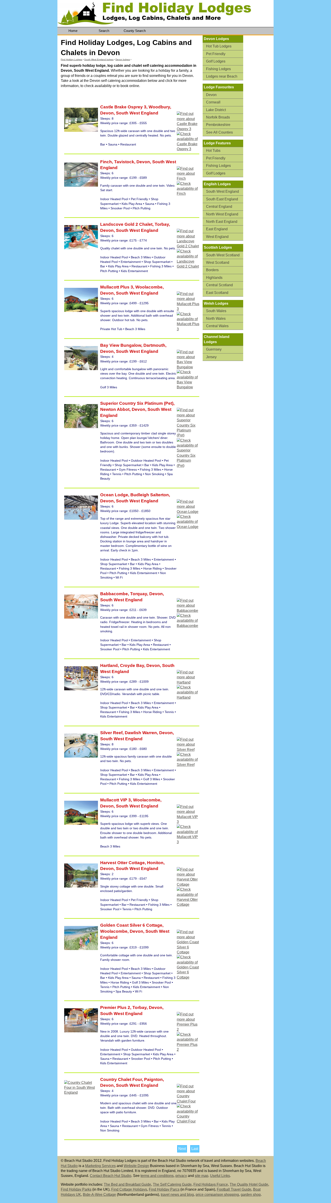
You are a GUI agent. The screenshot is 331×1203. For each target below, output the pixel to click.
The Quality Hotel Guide (249, 1184)
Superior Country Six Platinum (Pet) (136, 403)
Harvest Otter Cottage (122, 862)
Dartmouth (153, 345)
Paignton (153, 1079)
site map (201, 1176)
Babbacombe (114, 593)
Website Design (136, 1166)
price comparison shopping (217, 1194)
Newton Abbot (114, 409)
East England (217, 229)
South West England (137, 113)
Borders (212, 270)
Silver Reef (111, 732)
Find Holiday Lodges (71, 59)
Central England (219, 206)
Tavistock (123, 161)
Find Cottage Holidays (129, 1189)
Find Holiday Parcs (164, 1189)
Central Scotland (219, 285)
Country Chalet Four (121, 1079)
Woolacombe (148, 287)
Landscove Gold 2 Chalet (126, 224)
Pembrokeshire (218, 125)
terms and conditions (157, 1176)
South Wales (216, 311)
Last (194, 1149)
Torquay (138, 593)
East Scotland (217, 293)
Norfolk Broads (218, 117)
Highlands (214, 278)
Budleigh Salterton (149, 494)
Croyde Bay (131, 665)
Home (72, 31)
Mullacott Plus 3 (116, 287)
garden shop (251, 1194)
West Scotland (217, 262)
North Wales (216, 318)
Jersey (211, 357)
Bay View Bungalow (120, 345)
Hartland (109, 665)
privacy (181, 1176)
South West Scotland (223, 255)
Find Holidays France (210, 1184)
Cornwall (213, 102)
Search (104, 31)
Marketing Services (100, 1166)
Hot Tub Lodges (218, 46)
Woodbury (158, 107)
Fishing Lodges (218, 69)
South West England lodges (98, 59)
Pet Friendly (215, 54)
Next (182, 1149)
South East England (222, 199)
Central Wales (217, 326)
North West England (222, 214)
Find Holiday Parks (76, 1189)
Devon (107, 113)
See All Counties (219, 132)
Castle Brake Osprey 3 (123, 107)
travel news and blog (177, 1194)
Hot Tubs (213, 150)
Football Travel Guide (234, 1189)
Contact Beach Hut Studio (110, 1176)
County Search (135, 31)
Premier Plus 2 (115, 1007)
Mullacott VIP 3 (115, 800)
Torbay (161, 224)
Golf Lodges (215, 61)
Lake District (216, 110)
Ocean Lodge (114, 494)
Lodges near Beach (221, 76)
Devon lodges (123, 59)
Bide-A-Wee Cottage (99, 1194)
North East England (221, 222)
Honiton (154, 862)
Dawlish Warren (140, 732)
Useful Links (220, 1176)
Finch (106, 161)
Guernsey (214, 349)
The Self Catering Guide (172, 1184)
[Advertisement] (260, 105)
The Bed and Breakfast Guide (127, 1184)
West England (217, 237)
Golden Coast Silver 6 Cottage (131, 925)
